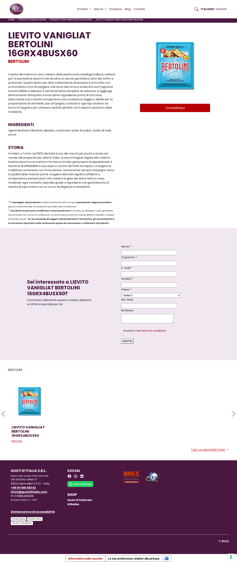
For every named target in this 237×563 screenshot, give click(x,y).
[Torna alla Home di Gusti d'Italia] (18, 9)
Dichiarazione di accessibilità (33, 512)
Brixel (225, 540)
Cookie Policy (34, 519)
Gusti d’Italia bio (79, 500)
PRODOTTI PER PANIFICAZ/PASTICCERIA (71, 19)
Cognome (129, 257)
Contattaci (175, 107)
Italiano (207, 9)
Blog (128, 9)
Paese (126, 289)
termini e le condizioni (151, 331)
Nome (126, 247)
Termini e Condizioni (22, 523)
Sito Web (127, 300)
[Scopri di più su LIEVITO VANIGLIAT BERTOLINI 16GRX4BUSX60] (29, 401)
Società (127, 279)
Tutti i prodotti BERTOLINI (208, 450)
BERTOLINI (18, 61)
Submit (127, 341)
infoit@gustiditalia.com (29, 492)
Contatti (139, 9)
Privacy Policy (18, 519)
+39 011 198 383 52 (23, 488)
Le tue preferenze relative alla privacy (133, 558)
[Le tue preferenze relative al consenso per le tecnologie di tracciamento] (231, 557)
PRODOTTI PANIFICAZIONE (32, 19)
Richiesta (127, 310)
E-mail (126, 268)
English (221, 9)
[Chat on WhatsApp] (80, 487)
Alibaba (73, 504)
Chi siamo (115, 9)
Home (11, 19)
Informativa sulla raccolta (85, 558)
